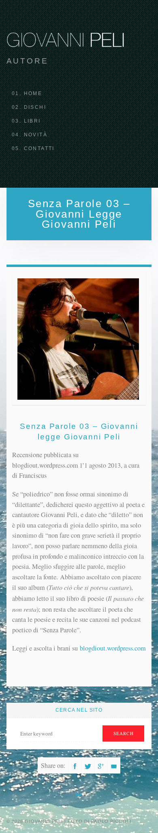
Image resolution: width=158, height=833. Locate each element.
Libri (32, 121)
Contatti (39, 148)
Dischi (35, 107)
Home (33, 93)
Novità (35, 135)
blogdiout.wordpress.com (113, 648)
